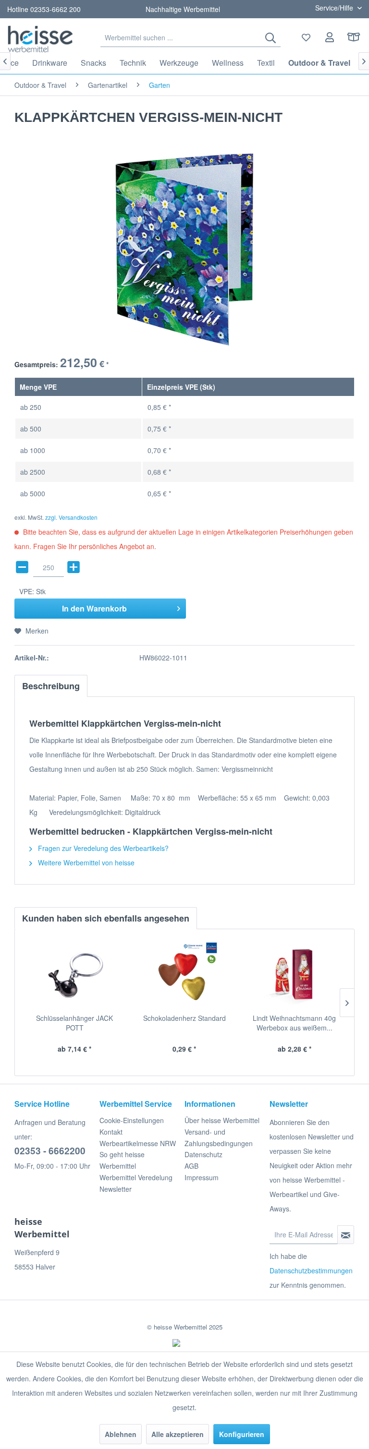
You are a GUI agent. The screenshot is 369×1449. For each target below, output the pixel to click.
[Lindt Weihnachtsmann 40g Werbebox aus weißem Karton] (294, 974)
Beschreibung (51, 686)
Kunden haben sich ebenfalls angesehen (105, 918)
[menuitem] (190, 37)
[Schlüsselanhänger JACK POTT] (75, 974)
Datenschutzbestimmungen (311, 1270)
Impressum (201, 1177)
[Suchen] (270, 37)
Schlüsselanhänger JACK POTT (74, 1022)
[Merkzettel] (306, 37)
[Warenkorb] (353, 37)
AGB (191, 1166)
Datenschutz (203, 1154)
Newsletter (115, 1189)
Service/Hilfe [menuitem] (335, 7)
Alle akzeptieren (177, 1434)
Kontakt (111, 1132)
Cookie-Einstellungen (131, 1120)
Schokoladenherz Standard (184, 1018)
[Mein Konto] (330, 37)
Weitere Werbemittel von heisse (85, 862)
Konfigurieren (241, 1434)
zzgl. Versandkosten (71, 517)
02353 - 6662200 (50, 1150)
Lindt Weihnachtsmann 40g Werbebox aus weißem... (294, 1022)
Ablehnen (120, 1434)
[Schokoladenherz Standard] (185, 974)
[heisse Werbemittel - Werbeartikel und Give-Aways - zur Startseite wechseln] (40, 38)
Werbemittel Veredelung (135, 1177)
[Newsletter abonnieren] (345, 1234)
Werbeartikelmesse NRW (137, 1143)
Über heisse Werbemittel (221, 1120)
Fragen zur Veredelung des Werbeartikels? (102, 848)
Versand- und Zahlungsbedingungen (218, 1137)
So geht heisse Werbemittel (122, 1160)
